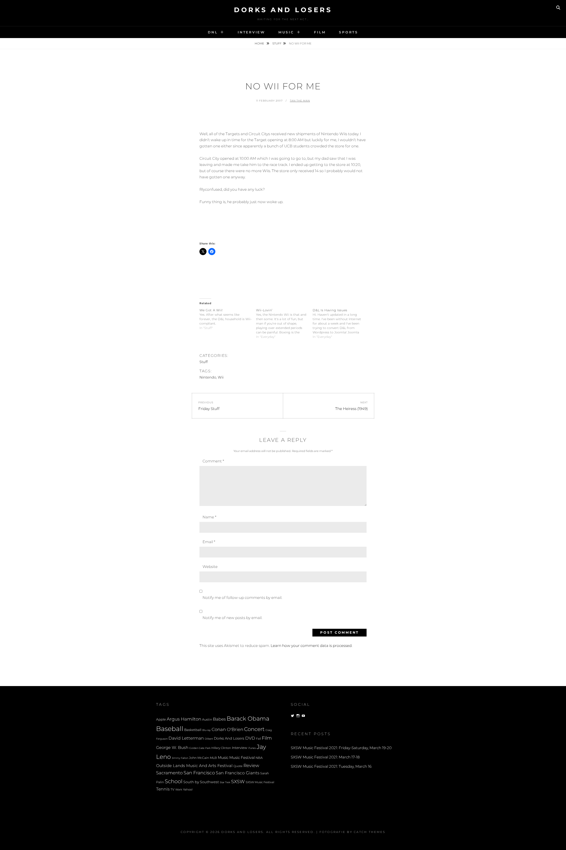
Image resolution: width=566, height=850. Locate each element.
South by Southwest (201, 782)
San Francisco (199, 772)
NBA (259, 758)
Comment (213, 461)
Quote (238, 766)
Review (251, 765)
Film (320, 32)
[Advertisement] (283, 119)
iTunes (252, 748)
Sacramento (169, 772)
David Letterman (186, 738)
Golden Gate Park (199, 748)
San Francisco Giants (237, 772)
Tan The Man (300, 100)
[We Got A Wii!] (227, 319)
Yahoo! (188, 789)
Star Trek (225, 782)
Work (178, 789)
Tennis (163, 789)
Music (286, 32)
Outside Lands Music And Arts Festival (194, 765)
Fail (258, 738)
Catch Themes (369, 832)
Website (210, 566)
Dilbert (209, 738)
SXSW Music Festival (260, 782)
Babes (219, 719)
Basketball (192, 730)
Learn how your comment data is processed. (311, 645)
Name (209, 517)
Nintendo (207, 377)
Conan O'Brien (227, 729)
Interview (251, 32)
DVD (250, 738)
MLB (213, 758)
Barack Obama (248, 718)
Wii (221, 377)
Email (209, 542)
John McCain (199, 758)
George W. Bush (172, 747)
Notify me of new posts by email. (232, 617)
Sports (348, 32)
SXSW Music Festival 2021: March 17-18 (325, 757)
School (173, 781)
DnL (213, 32)
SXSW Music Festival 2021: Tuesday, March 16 (331, 766)
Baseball (169, 729)
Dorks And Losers (283, 10)
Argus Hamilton (184, 719)
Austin (207, 719)
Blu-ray (206, 730)
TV (172, 789)
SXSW (238, 781)
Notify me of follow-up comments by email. (242, 597)
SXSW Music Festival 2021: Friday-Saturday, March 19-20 (341, 748)
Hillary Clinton (221, 748)
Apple (161, 719)
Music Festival (242, 757)
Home (260, 43)
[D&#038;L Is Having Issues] (341, 323)
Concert (254, 729)
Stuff (276, 43)
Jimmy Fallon (180, 758)
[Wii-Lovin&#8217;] (284, 323)
